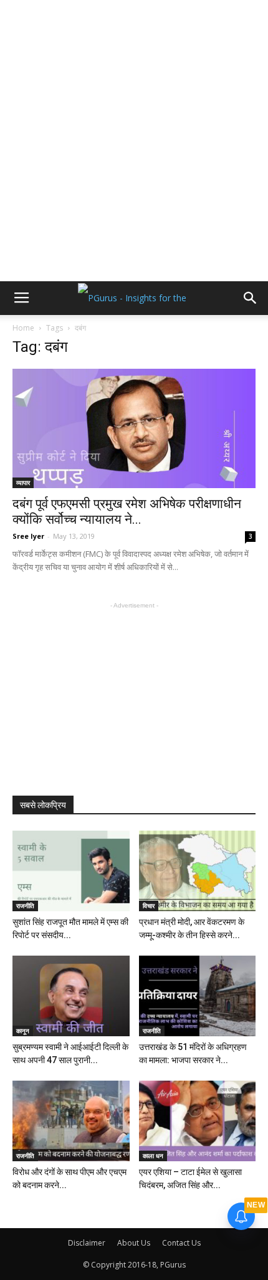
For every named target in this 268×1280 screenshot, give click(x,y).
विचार (149, 905)
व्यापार (23, 482)
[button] (250, 298)
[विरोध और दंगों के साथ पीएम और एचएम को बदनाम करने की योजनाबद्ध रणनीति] (71, 1121)
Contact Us (181, 1243)
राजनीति (25, 905)
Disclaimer (86, 1243)
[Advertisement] (134, 140)
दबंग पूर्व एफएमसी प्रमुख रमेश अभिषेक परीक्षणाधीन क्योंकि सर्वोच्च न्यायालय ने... (126, 511)
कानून (22, 1030)
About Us (133, 1243)
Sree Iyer (28, 536)
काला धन (153, 1155)
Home (23, 327)
